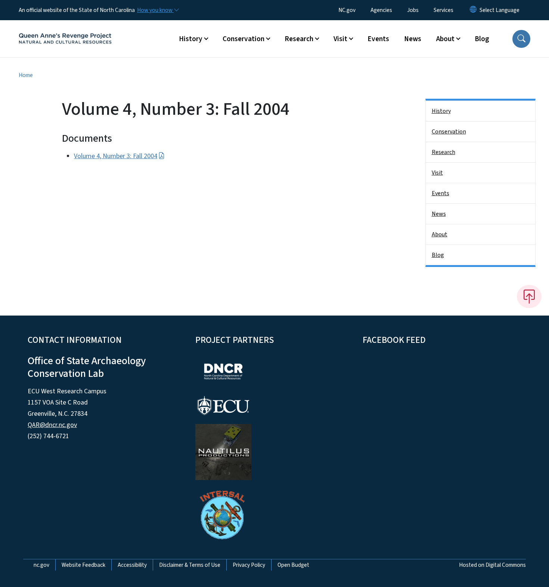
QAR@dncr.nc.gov (52, 425)
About (439, 234)
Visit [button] (340, 39)
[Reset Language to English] (473, 10)
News (412, 39)
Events (378, 39)
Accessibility (132, 565)
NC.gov (347, 10)
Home (26, 75)
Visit (437, 173)
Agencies (381, 10)
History (441, 111)
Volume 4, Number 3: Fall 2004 (115, 156)
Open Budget (293, 565)
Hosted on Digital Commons (492, 565)
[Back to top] (529, 296)
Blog (482, 39)
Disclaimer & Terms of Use (189, 565)
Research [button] (299, 39)
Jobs (413, 10)
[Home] (65, 30)
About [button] (445, 39)
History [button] (190, 39)
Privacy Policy (249, 565)
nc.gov (41, 565)
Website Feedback (83, 565)
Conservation (449, 131)
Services (443, 10)
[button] (521, 39)
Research (443, 152)
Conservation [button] (243, 39)
